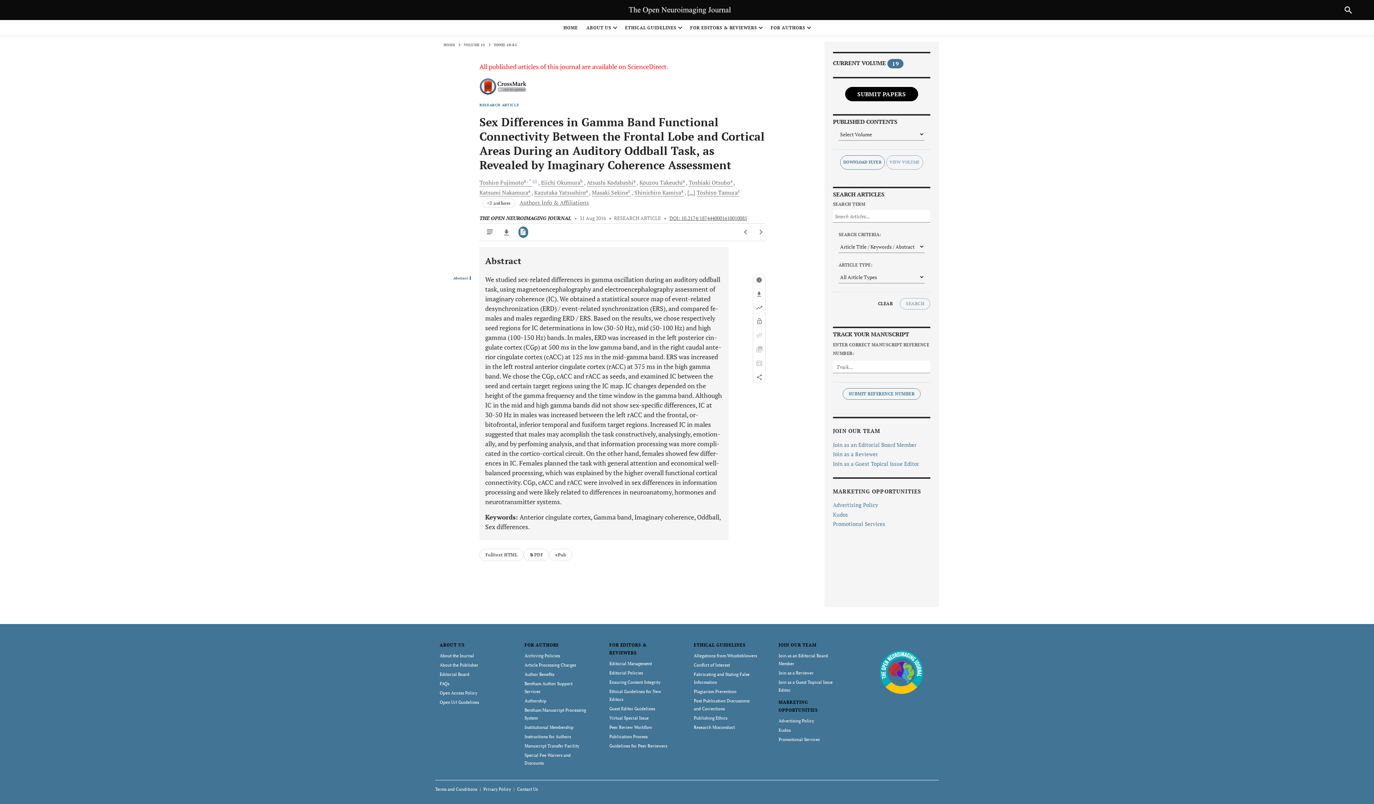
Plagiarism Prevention (715, 691)
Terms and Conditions (456, 789)
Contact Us (527, 789)
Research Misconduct (714, 727)
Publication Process (628, 736)
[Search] (1348, 10)
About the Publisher (459, 665)
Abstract (460, 278)
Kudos (840, 514)
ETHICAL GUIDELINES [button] (651, 27)
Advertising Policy (855, 504)
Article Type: (855, 265)
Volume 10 (474, 45)
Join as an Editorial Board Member (875, 444)
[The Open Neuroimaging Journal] (901, 671)
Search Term (849, 204)
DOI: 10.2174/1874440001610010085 (708, 218)
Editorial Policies (626, 673)
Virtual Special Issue (629, 718)
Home (571, 27)
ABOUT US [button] (599, 27)
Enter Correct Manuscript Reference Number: (881, 349)
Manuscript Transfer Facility (552, 746)
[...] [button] (691, 192)
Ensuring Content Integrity (635, 682)
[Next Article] (761, 232)
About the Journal (457, 655)
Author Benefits (539, 674)
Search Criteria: (860, 234)
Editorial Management (630, 663)
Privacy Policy (497, 789)
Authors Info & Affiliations (554, 202)
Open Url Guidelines (459, 702)
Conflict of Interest (712, 665)
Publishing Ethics (710, 718)
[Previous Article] (746, 232)
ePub (560, 554)
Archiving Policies (542, 655)
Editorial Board (454, 674)
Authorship (535, 700)
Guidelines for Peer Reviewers (638, 746)
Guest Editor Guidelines (632, 708)
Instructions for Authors (548, 736)
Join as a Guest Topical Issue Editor (876, 463)
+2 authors (499, 203)
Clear (885, 303)
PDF (538, 554)
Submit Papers (881, 94)
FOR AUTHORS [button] (788, 27)
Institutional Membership (549, 727)
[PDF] (523, 232)
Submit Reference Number (882, 393)
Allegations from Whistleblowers (725, 655)
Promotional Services (859, 523)
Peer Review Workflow (630, 727)
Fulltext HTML (501, 554)
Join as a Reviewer (855, 454)
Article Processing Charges (550, 665)
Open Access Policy (458, 693)
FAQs (444, 683)
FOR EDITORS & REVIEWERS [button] (723, 27)
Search (915, 303)
